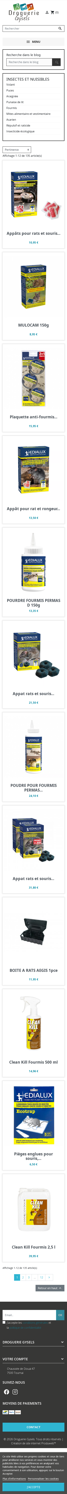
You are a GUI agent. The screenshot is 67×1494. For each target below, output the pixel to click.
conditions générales (35, 1323)
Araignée (12, 96)
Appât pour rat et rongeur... (33, 508)
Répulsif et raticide (18, 125)
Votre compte (15, 1359)
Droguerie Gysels (18, 1342)
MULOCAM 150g (33, 325)
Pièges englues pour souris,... (33, 1156)
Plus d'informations (14, 1478)
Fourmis (11, 108)
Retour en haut (50, 1288)
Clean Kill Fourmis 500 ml (33, 1062)
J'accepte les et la (29, 1325)
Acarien (11, 120)
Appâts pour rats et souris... (33, 233)
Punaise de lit (15, 102)
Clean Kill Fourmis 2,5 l (33, 1247)
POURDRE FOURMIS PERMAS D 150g (33, 603)
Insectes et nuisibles (27, 79)
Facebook (6, 1391)
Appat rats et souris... (33, 693)
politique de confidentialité (25, 1328)
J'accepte (33, 1487)
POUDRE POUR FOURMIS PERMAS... (33, 788)
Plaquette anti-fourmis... (33, 417)
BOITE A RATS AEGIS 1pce (34, 970)
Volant (10, 84)
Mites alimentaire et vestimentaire (28, 114)
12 (41, 1277)
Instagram (15, 1391)
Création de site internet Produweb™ (33, 1443)
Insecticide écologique (20, 131)
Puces (10, 90)
